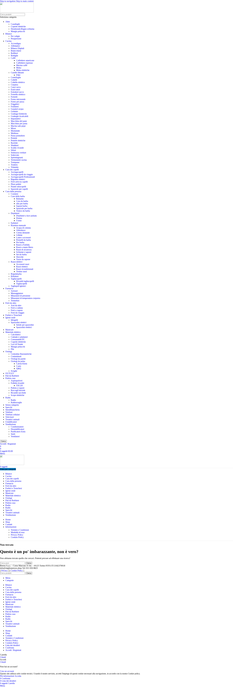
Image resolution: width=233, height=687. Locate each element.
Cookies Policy (17, 537)
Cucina (8, 41)
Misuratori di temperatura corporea (25, 298)
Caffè (13, 58)
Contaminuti (16, 356)
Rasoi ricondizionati (24, 269)
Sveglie (14, 371)
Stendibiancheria (12, 410)
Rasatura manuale (18, 225)
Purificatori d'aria (18, 431)
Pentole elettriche (18, 140)
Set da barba (21, 254)
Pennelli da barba (23, 240)
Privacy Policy (17, 535)
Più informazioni (7, 676)
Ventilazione (10, 424)
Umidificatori (11, 422)
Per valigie (15, 36)
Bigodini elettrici (18, 179)
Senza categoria (12, 405)
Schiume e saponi (23, 252)
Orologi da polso (18, 361)
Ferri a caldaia (17, 308)
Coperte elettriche (18, 26)
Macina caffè (21, 65)
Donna (19, 218)
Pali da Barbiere (12, 376)
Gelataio (14, 111)
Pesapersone (16, 38)
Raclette (14, 143)
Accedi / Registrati (13, 650)
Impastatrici (16, 119)
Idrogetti (14, 320)
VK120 (19, 385)
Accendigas (16, 43)
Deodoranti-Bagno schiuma (22, 29)
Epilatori (14, 223)
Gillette (19, 235)
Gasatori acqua (17, 109)
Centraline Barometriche (21, 354)
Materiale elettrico (13, 332)
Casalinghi (15, 24)
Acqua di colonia (23, 228)
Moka (18, 68)
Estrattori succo (17, 92)
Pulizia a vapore (17, 388)
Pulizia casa (10, 378)
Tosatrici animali (12, 419)
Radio (8, 397)
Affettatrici (15, 46)
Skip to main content (25, 1)
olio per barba (22, 203)
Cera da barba (22, 201)
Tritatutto (14, 167)
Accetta (18, 676)
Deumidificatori (17, 429)
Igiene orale (10, 317)
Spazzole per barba (24, 208)
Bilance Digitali (17, 48)
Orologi (8, 351)
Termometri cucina (19, 160)
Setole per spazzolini (25, 325)
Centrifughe (16, 77)
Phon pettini (16, 184)
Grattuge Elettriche (19, 114)
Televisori (9, 417)
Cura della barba (18, 196)
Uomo (19, 220)
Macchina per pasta (19, 123)
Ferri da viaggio (17, 313)
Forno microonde (18, 99)
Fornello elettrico (18, 94)
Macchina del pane (19, 121)
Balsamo (20, 199)
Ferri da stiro (10, 303)
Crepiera (14, 85)
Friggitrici (15, 104)
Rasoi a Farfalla (23, 245)
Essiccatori (15, 89)
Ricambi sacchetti (18, 393)
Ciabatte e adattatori (19, 337)
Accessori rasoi (22, 264)
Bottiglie (14, 55)
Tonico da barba (23, 211)
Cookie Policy (17, 570)
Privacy (4, 570)
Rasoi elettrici (16, 262)
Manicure (9, 330)
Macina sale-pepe (18, 126)
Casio (18, 366)
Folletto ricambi (17, 383)
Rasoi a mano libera (24, 247)
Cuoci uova (16, 87)
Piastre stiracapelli (18, 186)
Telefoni (8, 412)
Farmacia (9, 288)
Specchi (8, 407)
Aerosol (14, 291)
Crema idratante (23, 233)
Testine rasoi (21, 271)
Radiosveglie (16, 402)
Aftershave (20, 230)
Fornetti (14, 97)
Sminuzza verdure (18, 152)
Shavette (19, 257)
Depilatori (15, 213)
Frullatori (15, 106)
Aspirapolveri (16, 380)
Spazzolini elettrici (18, 322)
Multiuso (14, 133)
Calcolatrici (15, 334)
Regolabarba (16, 274)
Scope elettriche (17, 395)
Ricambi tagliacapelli (25, 281)
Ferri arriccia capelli (19, 182)
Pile (12, 349)
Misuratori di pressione (20, 296)
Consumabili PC (18, 339)
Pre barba (20, 242)
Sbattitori (14, 145)
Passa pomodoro (18, 135)
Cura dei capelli (12, 169)
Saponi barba (21, 206)
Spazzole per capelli (19, 189)
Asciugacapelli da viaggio (22, 174)
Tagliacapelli (16, 279)
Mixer (13, 128)
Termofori (15, 300)
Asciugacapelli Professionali (23, 177)
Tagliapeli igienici (18, 286)
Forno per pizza (17, 102)
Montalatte (15, 131)
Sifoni (13, 150)
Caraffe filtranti (17, 72)
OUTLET (9, 373)
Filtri (18, 75)
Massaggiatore (17, 293)
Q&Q (18, 368)
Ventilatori (15, 436)
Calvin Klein (21, 364)
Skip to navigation (8, 1)
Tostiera (14, 165)
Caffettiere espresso (24, 63)
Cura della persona (13, 191)
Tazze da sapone (23, 259)
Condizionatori (17, 427)
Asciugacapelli (17, 172)
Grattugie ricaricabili (19, 116)
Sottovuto (15, 155)
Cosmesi (14, 194)
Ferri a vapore (17, 310)
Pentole (14, 138)
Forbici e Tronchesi (13, 315)
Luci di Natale (17, 344)
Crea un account (7, 671)
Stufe (13, 434)
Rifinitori (14, 276)
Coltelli (14, 80)
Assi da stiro (16, 305)
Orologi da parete (18, 359)
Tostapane (15, 162)
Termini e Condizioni (20, 530)
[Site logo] (17, 12)
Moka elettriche (22, 70)
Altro (7, 21)
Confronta (9, 648)
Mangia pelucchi (18, 31)
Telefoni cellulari (12, 414)
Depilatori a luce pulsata (26, 216)
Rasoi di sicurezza (24, 249)
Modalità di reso (18, 532)
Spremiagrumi (17, 157)
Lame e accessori (23, 237)
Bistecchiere (16, 51)
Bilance (8, 34)
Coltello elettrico (18, 82)
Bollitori (14, 53)
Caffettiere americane (25, 60)
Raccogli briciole (18, 390)
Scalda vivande (17, 148)
